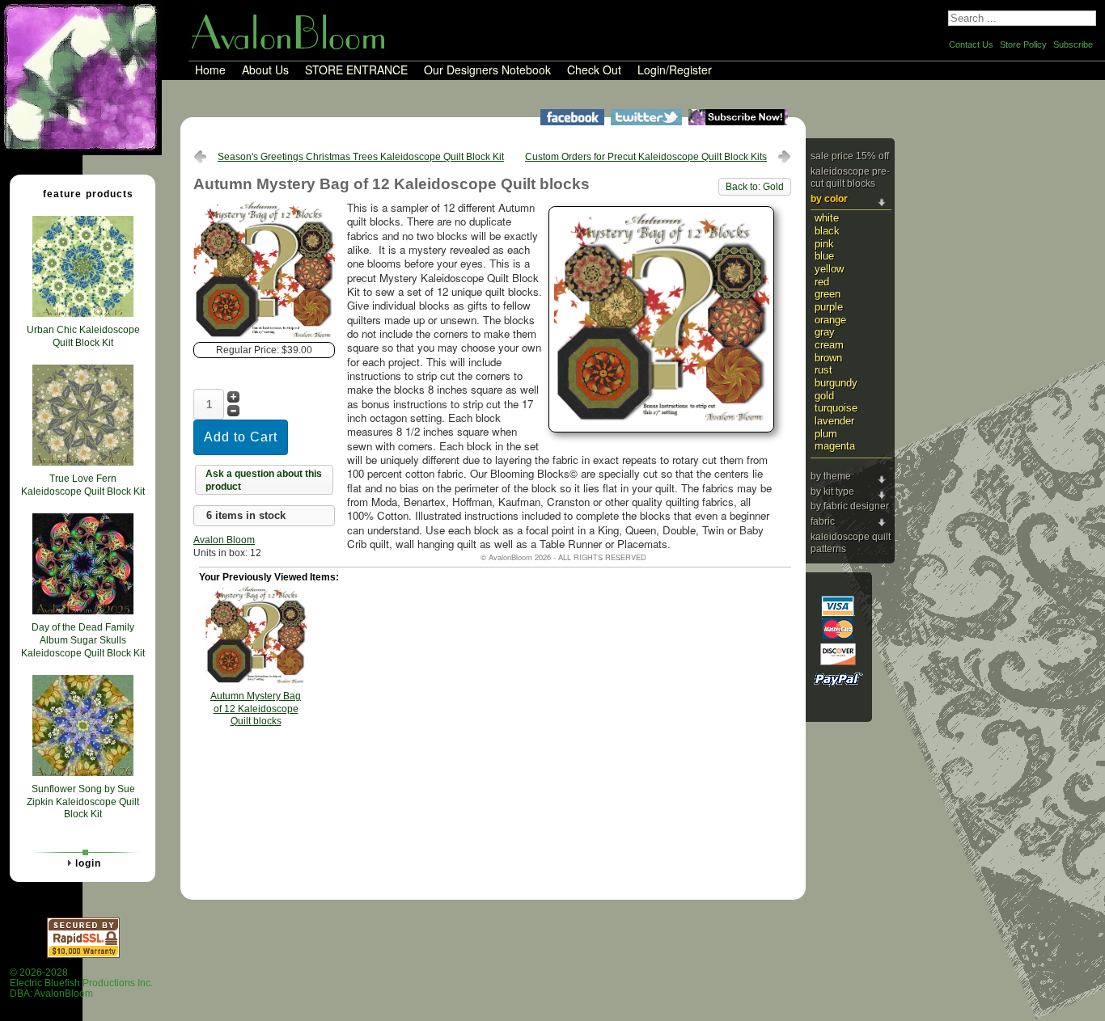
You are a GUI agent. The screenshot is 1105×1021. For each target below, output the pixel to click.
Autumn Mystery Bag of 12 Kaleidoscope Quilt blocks (255, 708)
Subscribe (1073, 44)
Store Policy (1023, 44)
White (827, 218)
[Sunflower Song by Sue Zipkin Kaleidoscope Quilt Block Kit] (82, 772)
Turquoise (836, 408)
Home (210, 70)
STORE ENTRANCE (356, 70)
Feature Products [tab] (88, 194)
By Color (829, 199)
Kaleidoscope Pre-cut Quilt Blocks (850, 178)
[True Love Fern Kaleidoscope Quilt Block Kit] (82, 462)
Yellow (829, 269)
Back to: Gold (755, 186)
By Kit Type (832, 491)
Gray (825, 332)
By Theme (831, 476)
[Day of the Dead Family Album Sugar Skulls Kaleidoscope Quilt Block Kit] (82, 611)
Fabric (823, 521)
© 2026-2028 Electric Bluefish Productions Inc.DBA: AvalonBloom (81, 983)
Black (827, 231)
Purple (829, 307)
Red (822, 282)
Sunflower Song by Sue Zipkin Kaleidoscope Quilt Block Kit (83, 801)
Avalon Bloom (224, 540)
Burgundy (836, 383)
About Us (265, 70)
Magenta (835, 446)
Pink (824, 244)
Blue (824, 256)
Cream (829, 345)
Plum (826, 434)
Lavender (834, 421)
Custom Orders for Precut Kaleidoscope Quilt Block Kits (646, 156)
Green (827, 294)
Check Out (594, 70)
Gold (824, 396)
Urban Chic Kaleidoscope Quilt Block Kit (83, 336)
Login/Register (674, 70)
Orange (830, 320)
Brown (828, 358)
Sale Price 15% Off (850, 156)
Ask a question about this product (263, 480)
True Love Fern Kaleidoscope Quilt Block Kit (83, 485)
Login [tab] (88, 863)
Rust (823, 370)
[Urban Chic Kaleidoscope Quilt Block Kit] (82, 313)
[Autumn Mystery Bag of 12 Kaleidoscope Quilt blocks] (264, 338)
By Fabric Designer (850, 506)
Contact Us (971, 44)
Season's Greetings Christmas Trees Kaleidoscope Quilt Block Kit (361, 156)
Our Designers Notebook (487, 70)
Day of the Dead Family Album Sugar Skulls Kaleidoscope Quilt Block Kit (83, 640)
